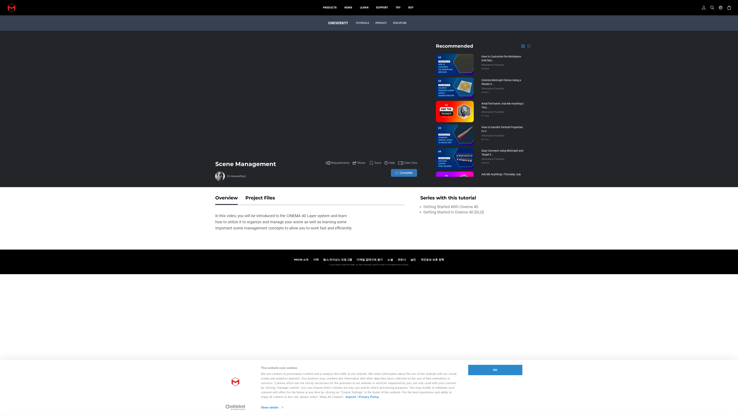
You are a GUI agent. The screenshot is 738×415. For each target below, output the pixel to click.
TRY (398, 8)
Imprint (351, 396)
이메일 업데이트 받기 (370, 259)
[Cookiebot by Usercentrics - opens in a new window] (235, 407)
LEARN (364, 8)
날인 (413, 259)
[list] (528, 46)
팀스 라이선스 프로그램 (337, 259)
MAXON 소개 (301, 259)
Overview (226, 198)
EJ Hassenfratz (236, 176)
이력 (316, 259)
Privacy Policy (369, 396)
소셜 (390, 259)
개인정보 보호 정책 (432, 259)
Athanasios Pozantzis (492, 65)
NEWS (348, 8)
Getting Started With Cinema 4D (450, 206)
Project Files (260, 198)
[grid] (523, 46)
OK (495, 370)
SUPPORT (382, 8)
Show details (269, 407)
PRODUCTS (330, 8)
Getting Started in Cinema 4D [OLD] (453, 212)
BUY (410, 8)
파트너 (402, 259)
